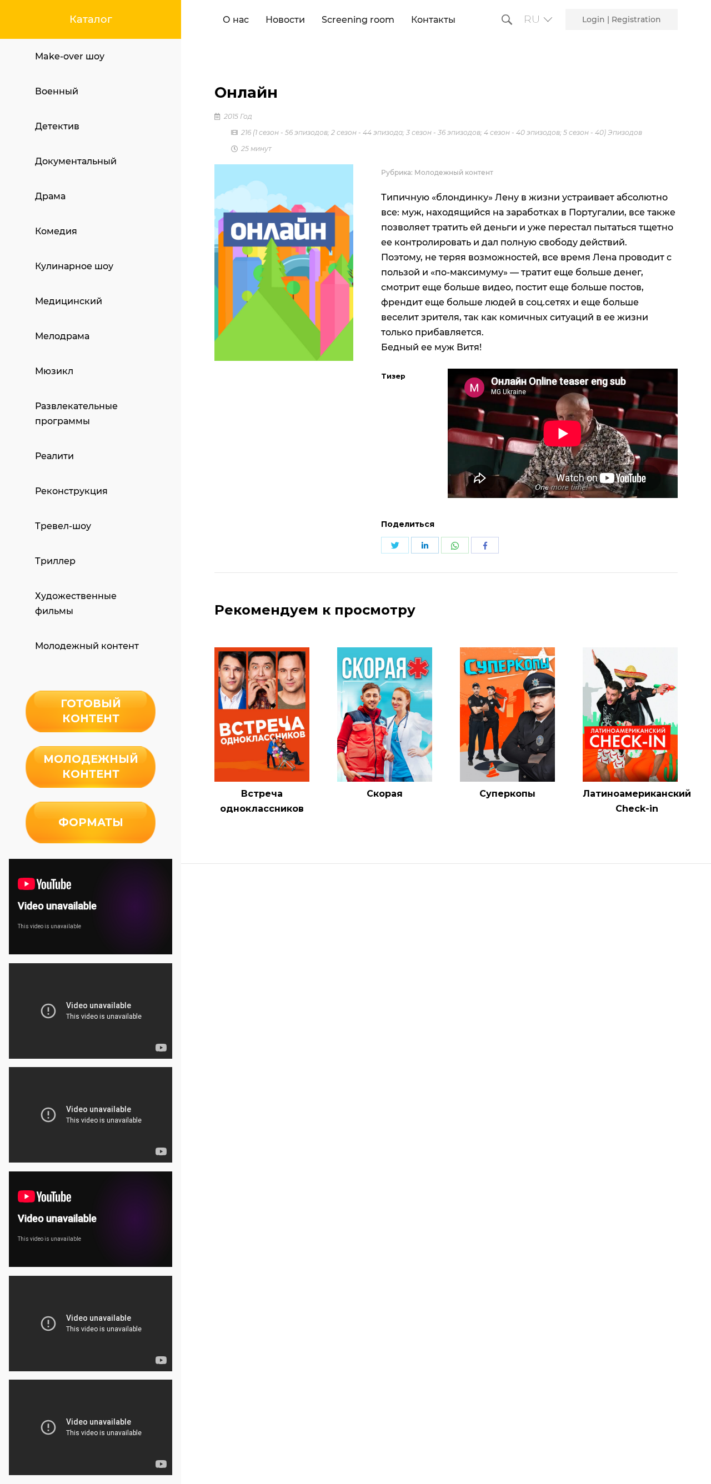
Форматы (90, 822)
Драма (50, 196)
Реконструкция (71, 491)
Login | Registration (621, 19)
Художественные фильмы (76, 603)
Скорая (385, 793)
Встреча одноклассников (262, 801)
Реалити (54, 456)
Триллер (55, 561)
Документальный (76, 161)
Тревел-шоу (63, 526)
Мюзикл (54, 371)
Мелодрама (62, 336)
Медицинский (68, 301)
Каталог (90, 19)
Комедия (56, 231)
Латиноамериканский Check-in (637, 801)
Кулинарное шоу (74, 266)
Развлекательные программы (76, 413)
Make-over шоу (69, 56)
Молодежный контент (87, 646)
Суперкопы (507, 793)
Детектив (57, 126)
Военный (56, 91)
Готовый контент (91, 711)
